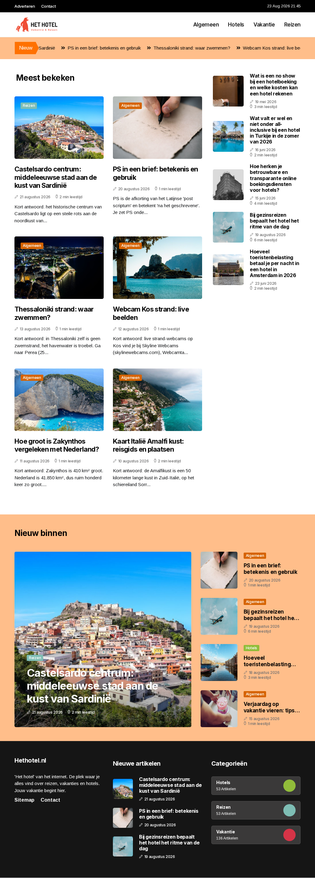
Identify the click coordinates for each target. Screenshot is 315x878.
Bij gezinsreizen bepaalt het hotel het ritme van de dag (274, 221)
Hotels (236, 25)
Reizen (292, 25)
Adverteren (24, 6)
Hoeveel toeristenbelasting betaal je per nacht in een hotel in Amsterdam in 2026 (274, 263)
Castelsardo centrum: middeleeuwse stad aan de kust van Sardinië (55, 177)
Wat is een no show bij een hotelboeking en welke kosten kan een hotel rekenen (273, 85)
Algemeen (206, 25)
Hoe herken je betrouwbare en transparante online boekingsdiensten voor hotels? (273, 178)
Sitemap (24, 800)
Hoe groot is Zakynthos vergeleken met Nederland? (56, 445)
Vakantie (264, 25)
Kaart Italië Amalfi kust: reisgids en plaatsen (148, 445)
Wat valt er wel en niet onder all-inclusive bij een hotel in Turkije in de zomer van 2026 (275, 130)
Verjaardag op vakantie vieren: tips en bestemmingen (269, 710)
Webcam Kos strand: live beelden (252, 47)
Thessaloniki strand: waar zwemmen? (168, 47)
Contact (48, 6)
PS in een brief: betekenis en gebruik (80, 47)
